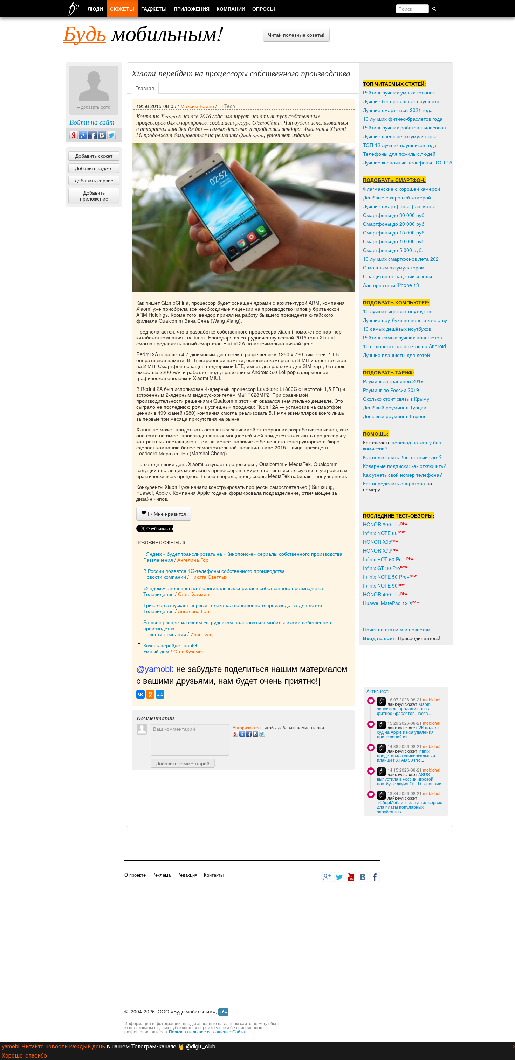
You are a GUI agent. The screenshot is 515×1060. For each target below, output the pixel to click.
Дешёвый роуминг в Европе (395, 416)
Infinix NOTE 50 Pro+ (386, 576)
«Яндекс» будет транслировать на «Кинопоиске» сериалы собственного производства (242, 553)
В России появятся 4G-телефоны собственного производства (214, 570)
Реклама (161, 874)
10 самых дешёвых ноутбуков (397, 328)
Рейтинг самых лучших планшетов (402, 337)
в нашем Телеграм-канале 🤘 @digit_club (161, 1046)
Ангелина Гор (192, 559)
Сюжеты (122, 8)
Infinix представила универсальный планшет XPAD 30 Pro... (406, 755)
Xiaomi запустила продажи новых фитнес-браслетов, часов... (404, 708)
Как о (369, 483)
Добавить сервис (94, 180)
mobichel (431, 699)
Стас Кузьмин (193, 593)
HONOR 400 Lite (381, 594)
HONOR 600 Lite (381, 524)
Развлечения (158, 559)
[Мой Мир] (160, 694)
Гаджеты (154, 8)
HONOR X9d (377, 541)
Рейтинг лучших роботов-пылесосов (404, 127)
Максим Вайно (197, 106)
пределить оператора (400, 483)
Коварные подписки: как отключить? (404, 465)
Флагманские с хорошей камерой (401, 188)
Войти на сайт (91, 121)
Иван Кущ (201, 634)
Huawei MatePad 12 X (387, 602)
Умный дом (156, 651)
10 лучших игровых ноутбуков (397, 311)
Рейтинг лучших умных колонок (399, 92)
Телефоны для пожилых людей (399, 153)
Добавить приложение (94, 195)
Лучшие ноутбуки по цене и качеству (405, 319)
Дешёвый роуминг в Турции (394, 407)
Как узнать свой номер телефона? (402, 474)
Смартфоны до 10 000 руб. (394, 241)
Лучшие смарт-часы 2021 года (398, 109)
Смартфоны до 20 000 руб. (394, 223)
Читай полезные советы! (296, 34)
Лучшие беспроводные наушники (401, 101)
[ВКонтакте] (140, 694)
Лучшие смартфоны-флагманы (399, 206)
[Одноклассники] (150, 694)
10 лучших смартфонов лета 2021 (402, 258)
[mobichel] (381, 701)
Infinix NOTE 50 (380, 585)
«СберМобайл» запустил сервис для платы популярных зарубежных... (409, 806)
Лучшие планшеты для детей (396, 354)
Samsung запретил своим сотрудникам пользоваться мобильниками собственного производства (238, 625)
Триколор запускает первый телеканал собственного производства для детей (232, 605)
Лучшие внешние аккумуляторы (399, 136)
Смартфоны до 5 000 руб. (393, 249)
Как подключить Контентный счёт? (402, 457)
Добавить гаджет (94, 167)
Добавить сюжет (93, 155)
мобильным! (143, 32)
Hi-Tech (226, 106)
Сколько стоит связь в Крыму (396, 398)
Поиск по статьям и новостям (397, 629)
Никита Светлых (208, 576)
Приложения (192, 8)
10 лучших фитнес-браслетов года (402, 118)
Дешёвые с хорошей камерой (397, 197)
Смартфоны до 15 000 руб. (394, 232)
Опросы (263, 8)
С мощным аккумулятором (394, 267)
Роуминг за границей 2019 (393, 381)
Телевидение (158, 593)
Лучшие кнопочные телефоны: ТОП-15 (407, 162)
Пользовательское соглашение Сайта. (207, 1031)
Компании (231, 8)
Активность (378, 691)
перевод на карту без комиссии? (402, 445)
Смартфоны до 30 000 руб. (394, 214)
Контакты (214, 874)
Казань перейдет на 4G (170, 645)
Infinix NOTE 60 (380, 532)
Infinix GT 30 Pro (381, 567)
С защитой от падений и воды (397, 276)
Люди (95, 8)
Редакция (187, 874)
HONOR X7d (377, 550)
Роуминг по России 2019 (391, 389)
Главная (144, 87)
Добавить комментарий (183, 763)
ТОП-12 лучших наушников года (400, 144)
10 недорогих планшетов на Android (404, 346)
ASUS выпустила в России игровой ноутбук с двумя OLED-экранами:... (411, 778)
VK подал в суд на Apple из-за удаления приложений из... (408, 731)
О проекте (135, 874)
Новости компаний (164, 576)
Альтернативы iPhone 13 (391, 284)
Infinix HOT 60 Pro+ (384, 559)
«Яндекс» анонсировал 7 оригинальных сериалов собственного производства (233, 587)
